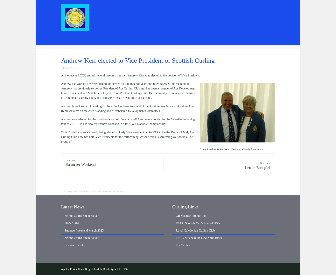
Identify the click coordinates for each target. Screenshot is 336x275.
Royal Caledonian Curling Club (195, 230)
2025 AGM (72, 223)
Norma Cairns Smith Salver (81, 215)
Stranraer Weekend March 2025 (84, 230)
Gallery (226, 9)
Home (142, 9)
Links (268, 9)
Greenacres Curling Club (191, 215)
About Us (205, 9)
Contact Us (247, 9)
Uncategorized (71, 191)
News (159, 9)
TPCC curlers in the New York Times (199, 237)
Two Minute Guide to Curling (264, 40)
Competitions (181, 9)
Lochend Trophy (75, 245)
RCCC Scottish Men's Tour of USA (198, 223)
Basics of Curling (199, 40)
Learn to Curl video (228, 40)
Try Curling (183, 245)
